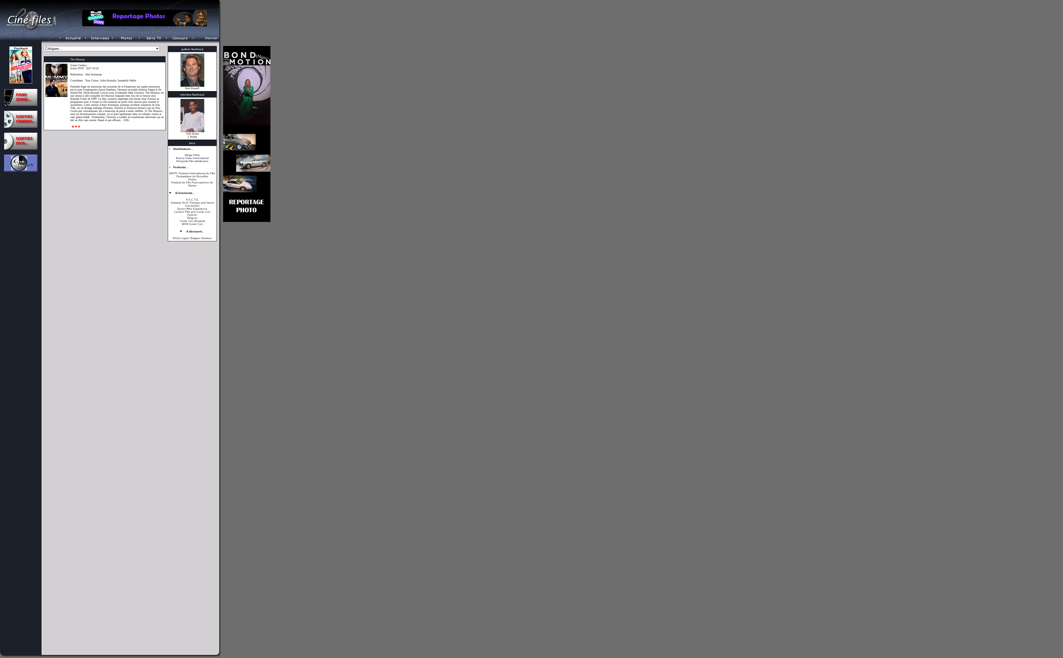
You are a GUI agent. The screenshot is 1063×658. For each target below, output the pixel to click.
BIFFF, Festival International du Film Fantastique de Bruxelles (192, 175)
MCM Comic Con (192, 224)
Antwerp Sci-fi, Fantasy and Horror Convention (192, 204)
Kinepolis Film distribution (192, 161)
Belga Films (192, 155)
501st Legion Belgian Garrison (192, 238)
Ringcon (192, 217)
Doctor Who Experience (192, 208)
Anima (192, 179)
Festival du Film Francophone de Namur (192, 184)
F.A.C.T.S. (192, 199)
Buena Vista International (192, 158)
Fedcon (192, 214)
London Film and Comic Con (192, 211)
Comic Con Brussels (192, 220)
